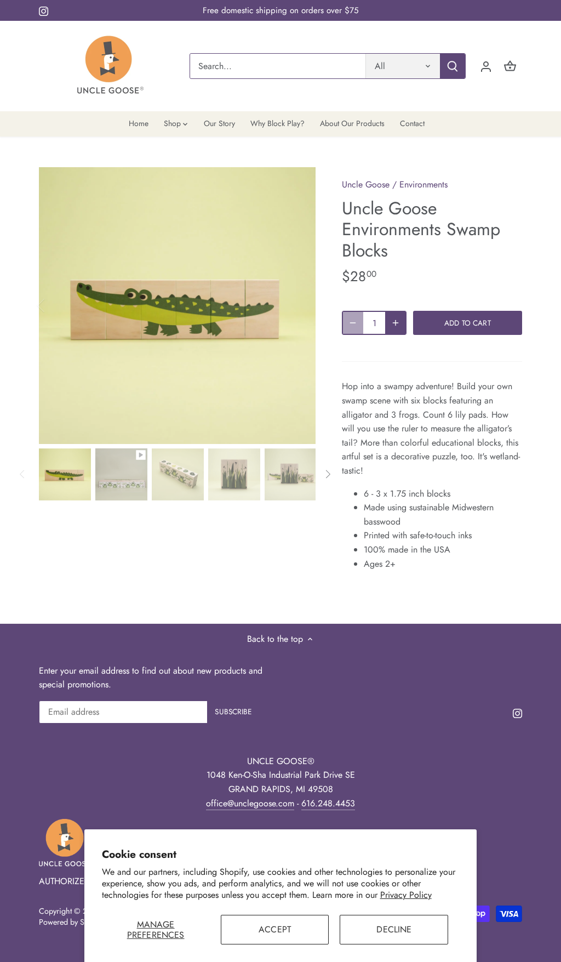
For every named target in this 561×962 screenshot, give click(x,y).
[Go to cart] (510, 66)
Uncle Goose (366, 184)
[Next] (299, 305)
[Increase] (395, 322)
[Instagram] (43, 10)
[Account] (486, 66)
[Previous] (55, 305)
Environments (423, 184)
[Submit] (452, 66)
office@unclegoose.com (250, 803)
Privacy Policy (406, 895)
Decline (393, 929)
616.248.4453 (328, 803)
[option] (177, 305)
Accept (275, 929)
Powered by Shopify (72, 922)
